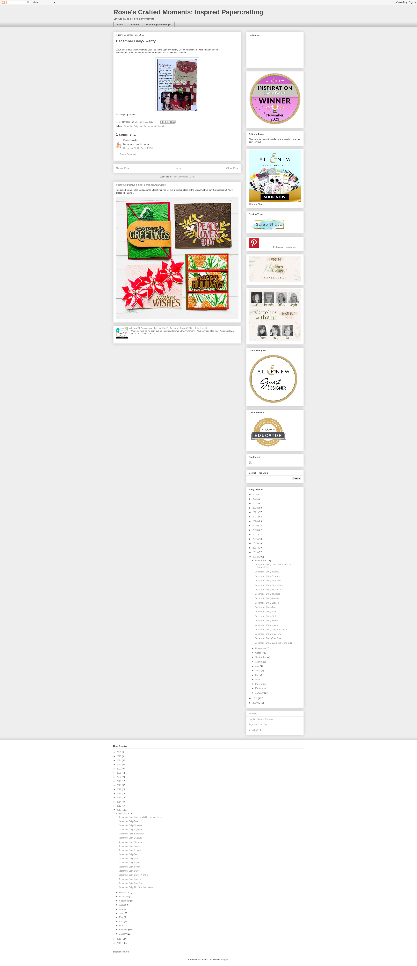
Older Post (232, 168)
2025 (255, 499)
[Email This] (161, 122)
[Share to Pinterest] (174, 122)
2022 (255, 512)
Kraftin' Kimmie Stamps (261, 719)
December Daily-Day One (268, 638)
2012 (255, 556)
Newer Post (122, 168)
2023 (255, 508)
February (260, 688)
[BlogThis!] (164, 122)
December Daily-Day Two (268, 634)
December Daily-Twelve (267, 598)
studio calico (160, 126)
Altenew (134, 24)
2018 (255, 530)
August (259, 661)
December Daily (130, 126)
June (258, 670)
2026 (255, 494)
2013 (255, 552)
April (257, 679)
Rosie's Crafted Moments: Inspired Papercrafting (188, 12)
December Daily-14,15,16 (268, 589)
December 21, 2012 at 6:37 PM (138, 148)
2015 (255, 543)
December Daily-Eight (266, 616)
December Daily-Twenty (267, 571)
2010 (255, 702)
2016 (255, 539)
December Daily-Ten (265, 607)
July (257, 666)
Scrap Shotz (255, 729)
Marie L (127, 140)
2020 (255, 521)
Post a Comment (128, 154)
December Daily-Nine (266, 611)
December (261, 560)
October (259, 652)
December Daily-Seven (266, 620)
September (261, 657)
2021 (255, 516)
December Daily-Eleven (267, 602)
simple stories (146, 126)
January (259, 692)
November (261, 648)
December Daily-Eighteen (268, 580)
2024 (255, 503)
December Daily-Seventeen (269, 585)
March (258, 684)
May (257, 675)
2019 (255, 525)
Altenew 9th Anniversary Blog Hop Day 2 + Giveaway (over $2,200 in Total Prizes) (168, 328)
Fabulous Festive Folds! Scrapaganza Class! (141, 184)
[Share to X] (167, 122)
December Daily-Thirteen (267, 593)
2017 (255, 534)
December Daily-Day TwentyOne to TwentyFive (140, 817)
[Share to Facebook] (171, 122)
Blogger (224, 959)
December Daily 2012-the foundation (274, 643)
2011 (255, 698)
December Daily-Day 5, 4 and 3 (271, 629)
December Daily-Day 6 (266, 625)
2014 (255, 547)
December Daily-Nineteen (268, 576)
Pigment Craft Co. (258, 724)
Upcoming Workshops (158, 24)
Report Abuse (121, 951)
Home (120, 24)
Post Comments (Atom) (184, 177)
